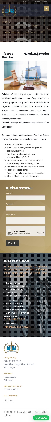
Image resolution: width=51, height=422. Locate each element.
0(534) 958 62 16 (12, 361)
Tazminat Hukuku (14, 289)
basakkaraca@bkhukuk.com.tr (20, 364)
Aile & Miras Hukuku (16, 309)
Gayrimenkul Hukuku (16, 286)
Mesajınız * (10, 215)
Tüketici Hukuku (14, 303)
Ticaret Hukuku (13, 283)
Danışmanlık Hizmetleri (17, 312)
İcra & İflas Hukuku (15, 306)
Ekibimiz (8, 380)
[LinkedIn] (11, 400)
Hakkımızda (10, 376)
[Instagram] (6, 400)
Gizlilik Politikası (11, 389)
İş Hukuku (10, 300)
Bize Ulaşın (9, 367)
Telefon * (9, 204)
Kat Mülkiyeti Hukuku (16, 295)
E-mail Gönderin (10, 324)
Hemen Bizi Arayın (10, 316)
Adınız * (9, 193)
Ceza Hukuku (12, 292)
